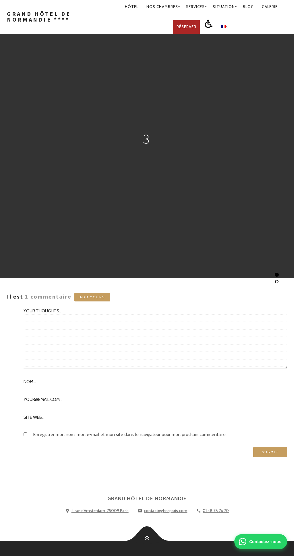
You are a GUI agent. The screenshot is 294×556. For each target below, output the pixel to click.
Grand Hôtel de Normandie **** (39, 16)
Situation (224, 6)
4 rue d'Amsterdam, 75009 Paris (100, 510)
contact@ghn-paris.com (165, 510)
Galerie (270, 6)
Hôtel (131, 6)
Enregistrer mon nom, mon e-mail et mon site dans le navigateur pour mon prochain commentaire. (130, 434)
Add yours (92, 297)
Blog (248, 6)
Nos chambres (162, 6)
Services (195, 6)
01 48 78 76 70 (216, 510)
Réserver (186, 26)
